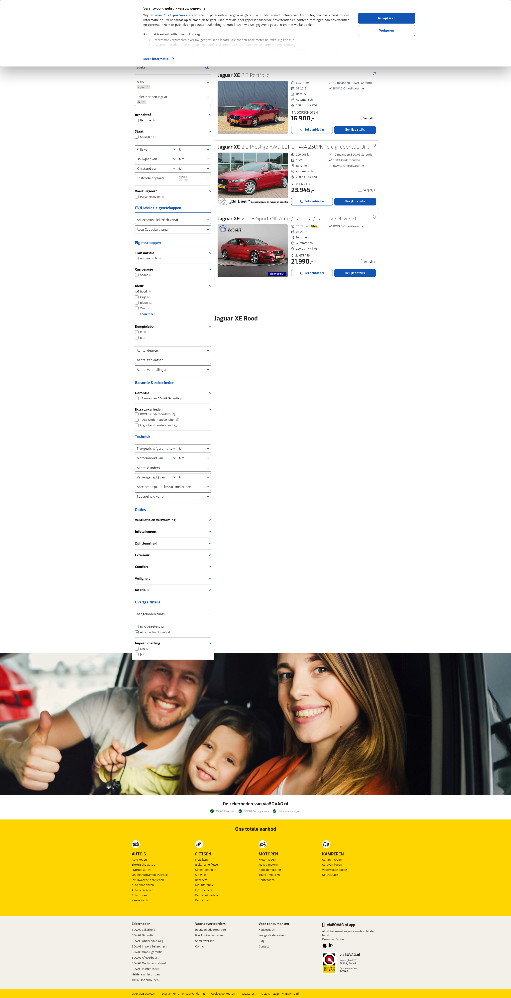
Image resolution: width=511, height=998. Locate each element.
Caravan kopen (332, 864)
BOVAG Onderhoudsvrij (147, 941)
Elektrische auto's (143, 864)
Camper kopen (332, 859)
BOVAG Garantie (142, 935)
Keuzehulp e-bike (207, 895)
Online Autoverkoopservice (150, 875)
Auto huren (139, 895)
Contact (200, 946)
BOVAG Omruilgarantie (147, 952)
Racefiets (201, 880)
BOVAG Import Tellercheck (149, 946)
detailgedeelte (295, 50)
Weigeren (386, 31)
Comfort (141, 566)
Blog (261, 941)
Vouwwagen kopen (334, 870)
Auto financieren (143, 885)
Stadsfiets (201, 875)
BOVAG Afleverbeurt (145, 957)
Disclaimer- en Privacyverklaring (183, 993)
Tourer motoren (269, 875)
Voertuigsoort (146, 191)
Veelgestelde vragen (272, 935)
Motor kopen (267, 859)
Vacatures (248, 993)
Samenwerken (204, 941)
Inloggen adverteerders (211, 930)
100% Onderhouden (145, 980)
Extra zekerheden (149, 409)
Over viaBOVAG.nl (143, 993)
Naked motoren (269, 864)
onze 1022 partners (171, 15)
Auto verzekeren (142, 890)
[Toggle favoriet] (374, 73)
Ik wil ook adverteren (209, 935)
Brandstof (143, 115)
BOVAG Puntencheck (145, 969)
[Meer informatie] (174, 414)
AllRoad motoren (270, 870)
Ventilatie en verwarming (155, 520)
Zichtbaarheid (146, 543)
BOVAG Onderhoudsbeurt (149, 963)
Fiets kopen (202, 859)
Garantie (142, 393)
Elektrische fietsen (207, 864)
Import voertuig (147, 643)
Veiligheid (143, 578)
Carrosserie (144, 269)
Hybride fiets (203, 890)
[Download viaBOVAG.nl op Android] (331, 946)
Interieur (142, 590)
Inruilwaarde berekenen (148, 880)
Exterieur (142, 555)
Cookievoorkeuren (223, 993)
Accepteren (387, 18)
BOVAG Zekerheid (143, 930)
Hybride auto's (141, 870)
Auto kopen (139, 859)
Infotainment (145, 531)
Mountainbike (204, 885)
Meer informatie (156, 59)
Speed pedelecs (205, 870)
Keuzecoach (140, 900)
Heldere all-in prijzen (146, 974)
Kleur (139, 286)
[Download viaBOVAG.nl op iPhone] (324, 946)
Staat (139, 131)
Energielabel (144, 326)
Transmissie (144, 253)
